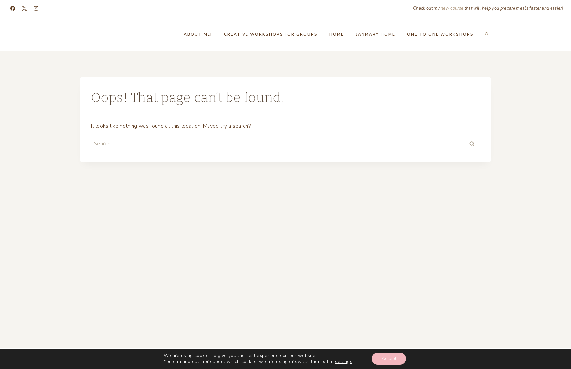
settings (343, 362)
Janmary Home (375, 34)
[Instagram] (36, 8)
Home (336, 34)
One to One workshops (440, 34)
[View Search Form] (487, 34)
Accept (389, 358)
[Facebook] (13, 8)
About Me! (198, 34)
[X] (24, 8)
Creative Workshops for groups (271, 34)
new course (452, 8)
